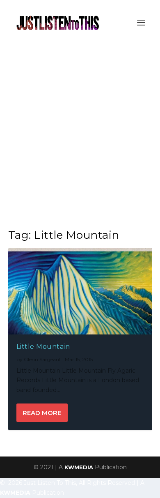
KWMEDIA (78, 467)
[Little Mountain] (80, 291)
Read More (42, 413)
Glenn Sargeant (42, 359)
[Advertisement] (80, 129)
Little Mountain (43, 346)
